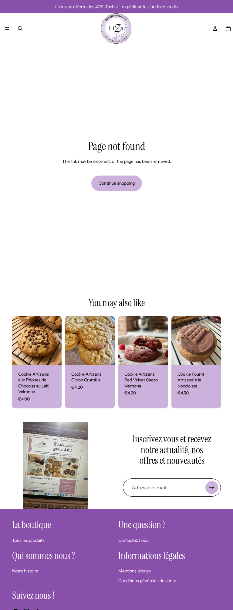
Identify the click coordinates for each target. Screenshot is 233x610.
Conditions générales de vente (147, 580)
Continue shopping (117, 183)
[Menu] (7, 28)
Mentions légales (134, 571)
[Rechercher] (20, 28)
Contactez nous (133, 540)
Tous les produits (28, 540)
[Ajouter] (52, 355)
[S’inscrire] (211, 487)
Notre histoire (25, 571)
